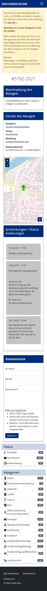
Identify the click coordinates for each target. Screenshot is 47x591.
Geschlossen (12, 134)
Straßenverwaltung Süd (17, 141)
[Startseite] (15, 4)
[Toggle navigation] (41, 3)
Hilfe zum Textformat (15, 410)
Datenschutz (29, 573)
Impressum (9, 578)
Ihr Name (9, 368)
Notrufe (12, 22)
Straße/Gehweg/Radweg (17, 126)
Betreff (8, 379)
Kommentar (11, 389)
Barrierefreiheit (11, 573)
